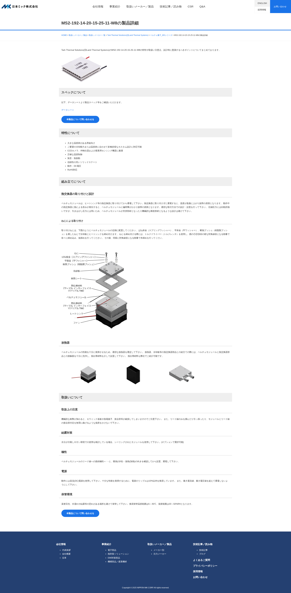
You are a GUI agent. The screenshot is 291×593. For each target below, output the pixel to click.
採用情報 (262, 10)
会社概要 (66, 554)
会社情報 (97, 6)
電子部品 (112, 550)
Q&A (202, 6)
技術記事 (203, 550)
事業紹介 (114, 6)
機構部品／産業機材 (117, 561)
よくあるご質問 (201, 560)
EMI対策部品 (114, 558)
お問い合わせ (280, 6)
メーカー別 (159, 550)
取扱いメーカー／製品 (140, 6)
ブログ (202, 554)
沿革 (64, 558)
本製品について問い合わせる (80, 119)
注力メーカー (160, 554)
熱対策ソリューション (118, 554)
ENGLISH (262, 3)
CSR (190, 6)
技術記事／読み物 (171, 6)
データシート (67, 110)
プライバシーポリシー (205, 565)
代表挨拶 (66, 550)
